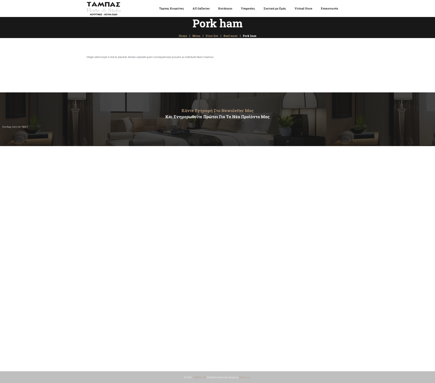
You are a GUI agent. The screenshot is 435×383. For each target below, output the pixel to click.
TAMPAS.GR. (199, 377)
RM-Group (244, 377)
